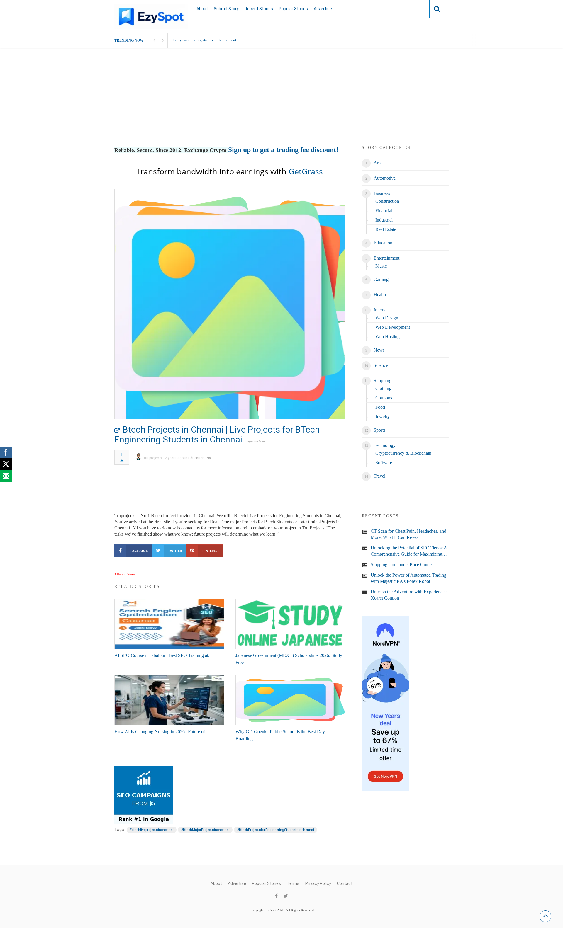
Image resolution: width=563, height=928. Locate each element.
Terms (293, 883)
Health (380, 294)
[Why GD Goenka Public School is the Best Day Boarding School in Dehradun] (290, 700)
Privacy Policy (318, 883)
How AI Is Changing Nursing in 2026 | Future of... (161, 731)
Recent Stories (259, 8)
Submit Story (226, 8)
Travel (379, 476)
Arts (377, 162)
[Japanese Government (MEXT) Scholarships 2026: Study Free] (290, 624)
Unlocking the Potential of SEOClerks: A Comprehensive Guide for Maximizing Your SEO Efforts (409, 551)
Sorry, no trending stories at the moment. (205, 40)
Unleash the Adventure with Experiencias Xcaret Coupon (409, 594)
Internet (381, 309)
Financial (383, 210)
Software (383, 462)
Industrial (384, 219)
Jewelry (382, 416)
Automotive (385, 178)
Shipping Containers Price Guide (401, 564)
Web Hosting (387, 336)
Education (196, 458)
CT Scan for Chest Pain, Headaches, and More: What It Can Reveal (408, 534)
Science (381, 365)
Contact (344, 883)
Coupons (383, 397)
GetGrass (306, 171)
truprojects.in (254, 441)
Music (381, 265)
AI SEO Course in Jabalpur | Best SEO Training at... (163, 655)
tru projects (153, 458)
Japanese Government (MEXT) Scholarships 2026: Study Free (288, 659)
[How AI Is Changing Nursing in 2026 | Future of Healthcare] (169, 700)
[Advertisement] (281, 103)
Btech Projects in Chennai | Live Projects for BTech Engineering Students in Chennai (217, 434)
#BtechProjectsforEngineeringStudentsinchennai (275, 830)
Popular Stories (293, 8)
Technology (385, 445)
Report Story (126, 574)
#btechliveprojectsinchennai (152, 830)
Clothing (383, 388)
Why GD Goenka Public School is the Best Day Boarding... (280, 735)
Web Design (386, 317)
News (379, 350)
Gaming (381, 279)
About (202, 8)
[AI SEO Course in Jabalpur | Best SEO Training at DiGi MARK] (169, 624)
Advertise (323, 8)
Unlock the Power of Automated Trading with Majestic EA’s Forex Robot (408, 578)
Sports (379, 430)
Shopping (382, 380)
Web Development (392, 327)
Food (380, 407)
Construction (387, 201)
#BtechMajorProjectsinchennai (205, 830)
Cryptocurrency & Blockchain (403, 453)
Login (413, 8)
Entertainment (386, 258)
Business (382, 193)
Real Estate (385, 229)
